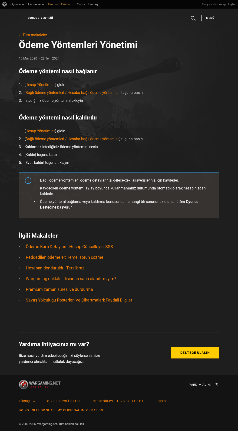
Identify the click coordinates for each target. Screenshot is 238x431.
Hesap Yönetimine (40, 85)
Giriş (205, 4)
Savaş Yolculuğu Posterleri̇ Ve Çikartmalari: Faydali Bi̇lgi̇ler (79, 300)
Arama (193, 20)
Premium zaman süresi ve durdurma (59, 289)
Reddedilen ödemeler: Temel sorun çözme (64, 257)
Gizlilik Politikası (63, 401)
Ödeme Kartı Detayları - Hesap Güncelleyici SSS (69, 246)
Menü (210, 18)
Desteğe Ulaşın (195, 353)
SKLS (162, 401)
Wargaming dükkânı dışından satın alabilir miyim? (71, 278)
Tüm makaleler (35, 35)
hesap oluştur (227, 4)
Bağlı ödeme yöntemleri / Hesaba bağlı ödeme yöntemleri (72, 92)
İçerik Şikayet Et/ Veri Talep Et (119, 401)
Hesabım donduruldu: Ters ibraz (55, 267)
